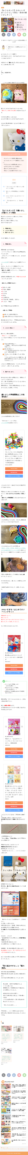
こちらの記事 (4, 262)
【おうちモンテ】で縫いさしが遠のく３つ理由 (15, 187)
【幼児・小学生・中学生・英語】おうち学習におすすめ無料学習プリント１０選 (6, 1037)
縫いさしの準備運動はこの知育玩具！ (15, 192)
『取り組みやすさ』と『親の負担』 (14, 201)
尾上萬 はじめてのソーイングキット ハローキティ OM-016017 (13, 657)
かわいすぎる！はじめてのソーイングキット (15, 196)
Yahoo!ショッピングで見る (14, 476)
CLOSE (14, 182)
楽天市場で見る (14, 472)
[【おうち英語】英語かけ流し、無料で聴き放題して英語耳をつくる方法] (18, 1029)
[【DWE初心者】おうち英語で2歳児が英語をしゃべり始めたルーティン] (6, 1051)
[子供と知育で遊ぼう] (14, 4)
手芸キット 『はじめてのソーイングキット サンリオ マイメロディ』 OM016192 (13, 741)
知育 (2, 7)
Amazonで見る (14, 468)
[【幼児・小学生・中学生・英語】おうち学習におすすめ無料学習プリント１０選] (6, 1029)
